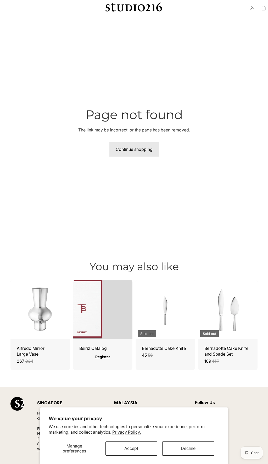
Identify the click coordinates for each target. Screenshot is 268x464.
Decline (188, 448)
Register (102, 357)
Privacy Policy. (126, 432)
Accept (131, 448)
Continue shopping (134, 149)
